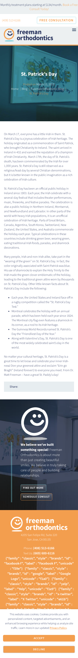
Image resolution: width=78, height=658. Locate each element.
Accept (39, 638)
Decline (39, 649)
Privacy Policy (58, 628)
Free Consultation (56, 20)
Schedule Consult (36, 497)
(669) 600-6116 (44, 553)
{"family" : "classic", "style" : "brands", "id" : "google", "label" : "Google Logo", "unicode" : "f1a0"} (39, 573)
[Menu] (74, 30)
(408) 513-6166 (11, 20)
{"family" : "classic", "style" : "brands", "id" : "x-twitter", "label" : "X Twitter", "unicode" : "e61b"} (39, 594)
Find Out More (33, 488)
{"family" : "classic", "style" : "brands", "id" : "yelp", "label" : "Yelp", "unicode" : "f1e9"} (37, 583)
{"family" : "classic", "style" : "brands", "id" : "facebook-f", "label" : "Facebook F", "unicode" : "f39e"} (39, 563)
